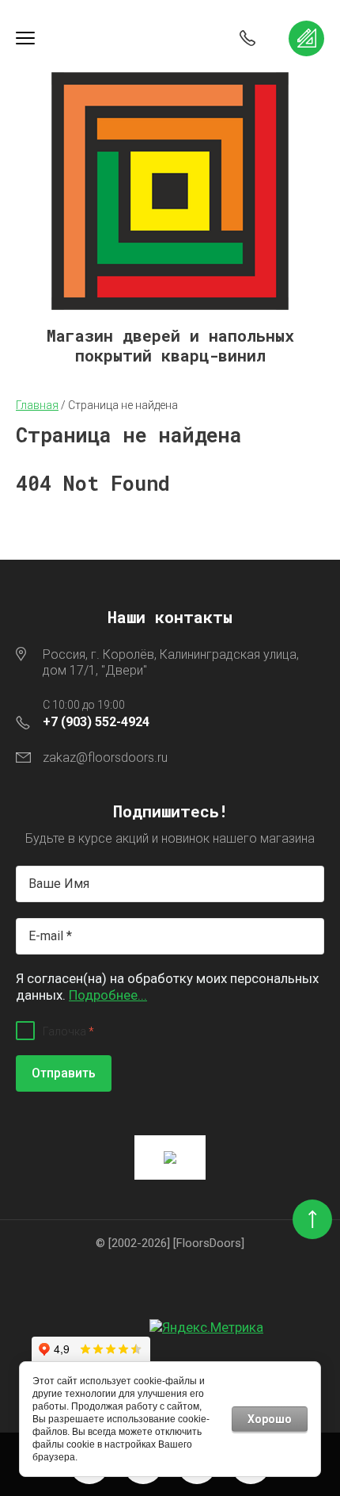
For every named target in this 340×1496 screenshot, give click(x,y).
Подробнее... (108, 995)
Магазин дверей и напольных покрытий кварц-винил (170, 345)
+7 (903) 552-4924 (96, 721)
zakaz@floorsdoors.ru (105, 757)
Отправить (64, 1073)
